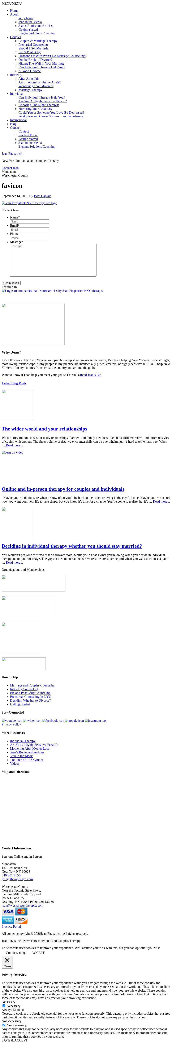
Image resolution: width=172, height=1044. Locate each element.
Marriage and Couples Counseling (32, 685)
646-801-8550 (11, 875)
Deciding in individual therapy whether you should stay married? (72, 546)
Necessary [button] (8, 1002)
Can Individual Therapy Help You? (41, 67)
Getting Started (20, 704)
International (18, 120)
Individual (16, 93)
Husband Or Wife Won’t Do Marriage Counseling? (52, 56)
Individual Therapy (22, 741)
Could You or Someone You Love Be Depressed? (51, 112)
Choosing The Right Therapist (38, 105)
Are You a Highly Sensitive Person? (34, 744)
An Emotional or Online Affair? (39, 82)
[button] (12, 3)
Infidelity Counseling (24, 689)
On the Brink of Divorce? (35, 59)
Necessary (13, 1006)
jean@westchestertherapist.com (22, 905)
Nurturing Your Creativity (35, 109)
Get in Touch (11, 283)
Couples (15, 37)
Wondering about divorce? (35, 86)
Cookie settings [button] (16, 952)
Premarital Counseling (33, 44)
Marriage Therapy (30, 90)
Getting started (28, 29)
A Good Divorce (29, 71)
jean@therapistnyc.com (17, 879)
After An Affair (28, 78)
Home (14, 10)
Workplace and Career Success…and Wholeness (50, 116)
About (14, 14)
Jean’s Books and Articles (35, 25)
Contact (15, 127)
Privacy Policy (11, 724)
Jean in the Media (30, 22)
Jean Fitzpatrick (12, 153)
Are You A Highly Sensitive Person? (42, 101)
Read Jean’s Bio (90, 375)
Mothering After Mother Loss (29, 748)
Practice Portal (28, 135)
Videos (14, 763)
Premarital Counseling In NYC (30, 696)
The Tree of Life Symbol (26, 760)
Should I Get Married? (33, 48)
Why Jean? (25, 18)
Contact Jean (10, 168)
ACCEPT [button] (38, 952)
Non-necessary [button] (11, 1021)
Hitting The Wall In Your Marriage (41, 63)
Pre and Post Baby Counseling (30, 693)
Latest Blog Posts (14, 383)
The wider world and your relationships (44, 429)
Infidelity (16, 75)
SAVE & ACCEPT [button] (14, 1040)
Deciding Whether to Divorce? (30, 700)
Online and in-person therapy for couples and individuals (63, 489)
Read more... (14, 445)
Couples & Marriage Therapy (37, 41)
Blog (13, 124)
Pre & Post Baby (29, 52)
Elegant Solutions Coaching (36, 33)
